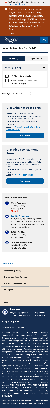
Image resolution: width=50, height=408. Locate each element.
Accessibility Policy (12, 270)
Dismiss (12, 33)
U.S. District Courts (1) (20, 76)
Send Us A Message (20, 216)
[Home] (11, 42)
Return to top (7, 264)
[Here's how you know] (25, 3)
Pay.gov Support (10, 321)
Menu (44, 40)
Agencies (35, 58)
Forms (12, 58)
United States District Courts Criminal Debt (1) (24, 82)
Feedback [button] (8, 302)
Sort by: (6, 93)
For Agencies (9, 289)
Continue (25, 135)
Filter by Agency (13, 67)
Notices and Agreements (15, 283)
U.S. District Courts (23, 174)
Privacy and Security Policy (16, 277)
